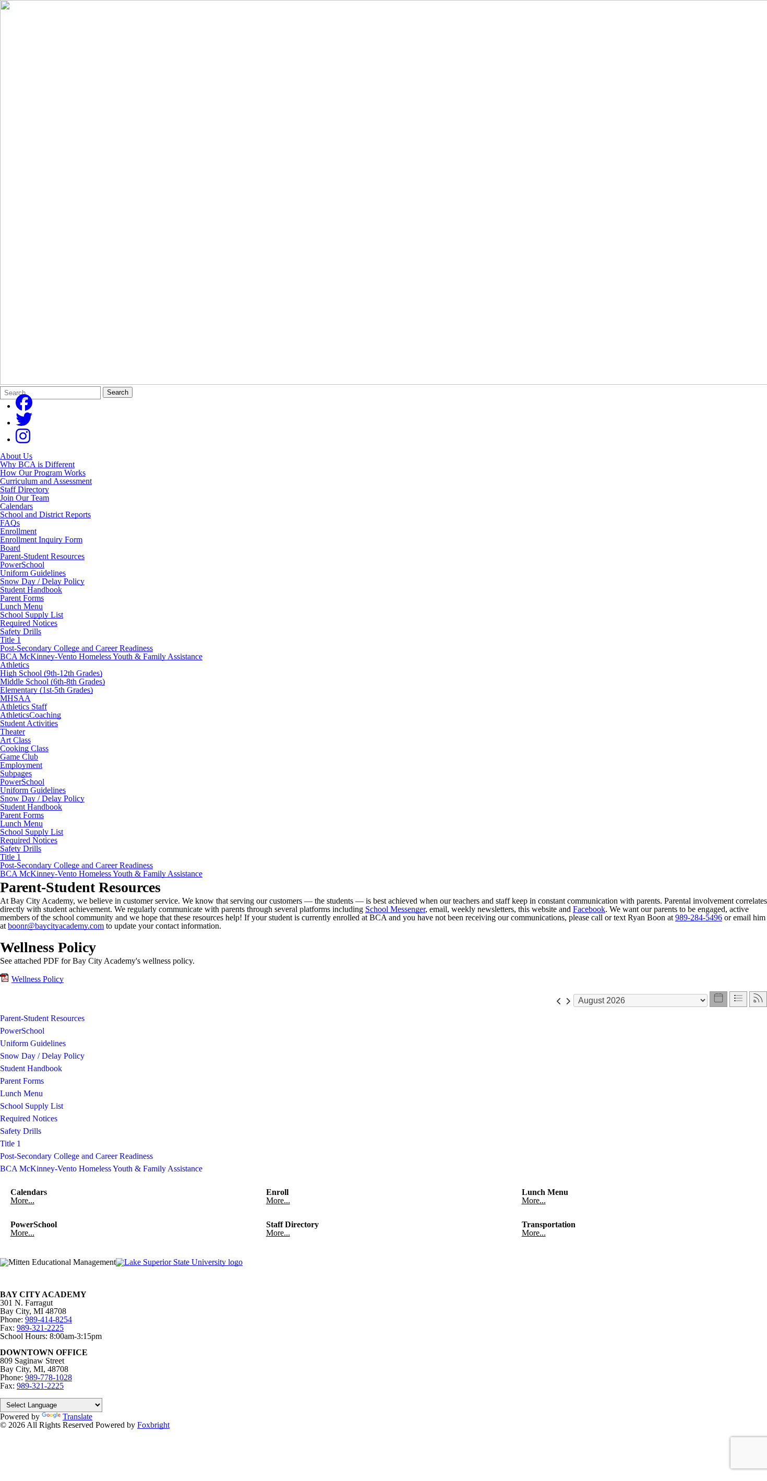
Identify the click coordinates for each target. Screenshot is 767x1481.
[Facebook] (24, 405)
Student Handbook (31, 589)
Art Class (15, 740)
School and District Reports (45, 514)
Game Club (19, 756)
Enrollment (18, 531)
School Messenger (395, 909)
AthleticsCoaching (30, 714)
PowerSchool (22, 564)
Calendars (16, 506)
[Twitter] (24, 422)
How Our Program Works (43, 472)
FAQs (10, 522)
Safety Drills (20, 631)
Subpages (16, 773)
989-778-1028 (48, 1377)
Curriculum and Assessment (46, 481)
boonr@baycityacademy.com (56, 925)
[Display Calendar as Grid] (718, 999)
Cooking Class (24, 748)
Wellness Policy (37, 979)
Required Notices (28, 623)
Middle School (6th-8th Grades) (52, 681)
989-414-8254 (48, 1319)
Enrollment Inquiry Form (41, 539)
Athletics (14, 664)
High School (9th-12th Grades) (51, 673)
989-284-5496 (698, 917)
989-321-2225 (40, 1327)
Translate (77, 1416)
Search (117, 392)
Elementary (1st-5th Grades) (46, 689)
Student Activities (29, 723)
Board (10, 547)
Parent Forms (22, 598)
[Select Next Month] (568, 1000)
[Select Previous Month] (559, 1000)
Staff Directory (24, 489)
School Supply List (31, 614)
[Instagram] (23, 439)
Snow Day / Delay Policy (42, 581)
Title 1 (10, 639)
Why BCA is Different (37, 464)
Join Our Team (24, 497)
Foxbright (153, 1424)
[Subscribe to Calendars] (758, 999)
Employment (21, 765)
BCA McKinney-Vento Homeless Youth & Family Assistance (101, 656)
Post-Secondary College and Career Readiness (76, 648)
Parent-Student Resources (42, 556)
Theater (12, 731)
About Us (16, 456)
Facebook (589, 909)
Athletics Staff (23, 706)
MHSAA (15, 698)
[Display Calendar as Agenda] (738, 999)
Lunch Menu (21, 606)
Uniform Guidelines (33, 572)
